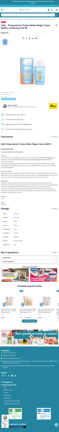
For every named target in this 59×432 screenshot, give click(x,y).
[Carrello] (56, 9)
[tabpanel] (9, 306)
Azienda (6, 392)
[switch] (5, 426)
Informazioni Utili (9, 385)
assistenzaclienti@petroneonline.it (12, 358)
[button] (29, 258)
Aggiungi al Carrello (30, 321)
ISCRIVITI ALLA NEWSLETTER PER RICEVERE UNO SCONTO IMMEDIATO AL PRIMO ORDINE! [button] (33, 2)
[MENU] (2, 10)
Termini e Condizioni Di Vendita (12, 401)
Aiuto (5, 387)
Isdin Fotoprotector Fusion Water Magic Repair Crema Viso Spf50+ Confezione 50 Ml (9, 310)
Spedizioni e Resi (8, 390)
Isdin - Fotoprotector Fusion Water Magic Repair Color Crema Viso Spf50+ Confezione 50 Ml (46, 310)
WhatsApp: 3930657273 (9, 355)
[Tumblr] (29, 38)
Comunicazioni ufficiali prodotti (12, 403)
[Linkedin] (32, 38)
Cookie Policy (7, 398)
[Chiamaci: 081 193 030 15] (51, 9)
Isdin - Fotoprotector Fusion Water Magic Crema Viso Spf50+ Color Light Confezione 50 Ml (28, 310)
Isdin (5, 96)
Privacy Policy (7, 395)
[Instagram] (23, 38)
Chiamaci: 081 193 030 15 (9, 353)
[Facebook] (26, 38)
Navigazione (8, 382)
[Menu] (8, 416)
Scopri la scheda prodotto (8, 99)
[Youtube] (36, 38)
